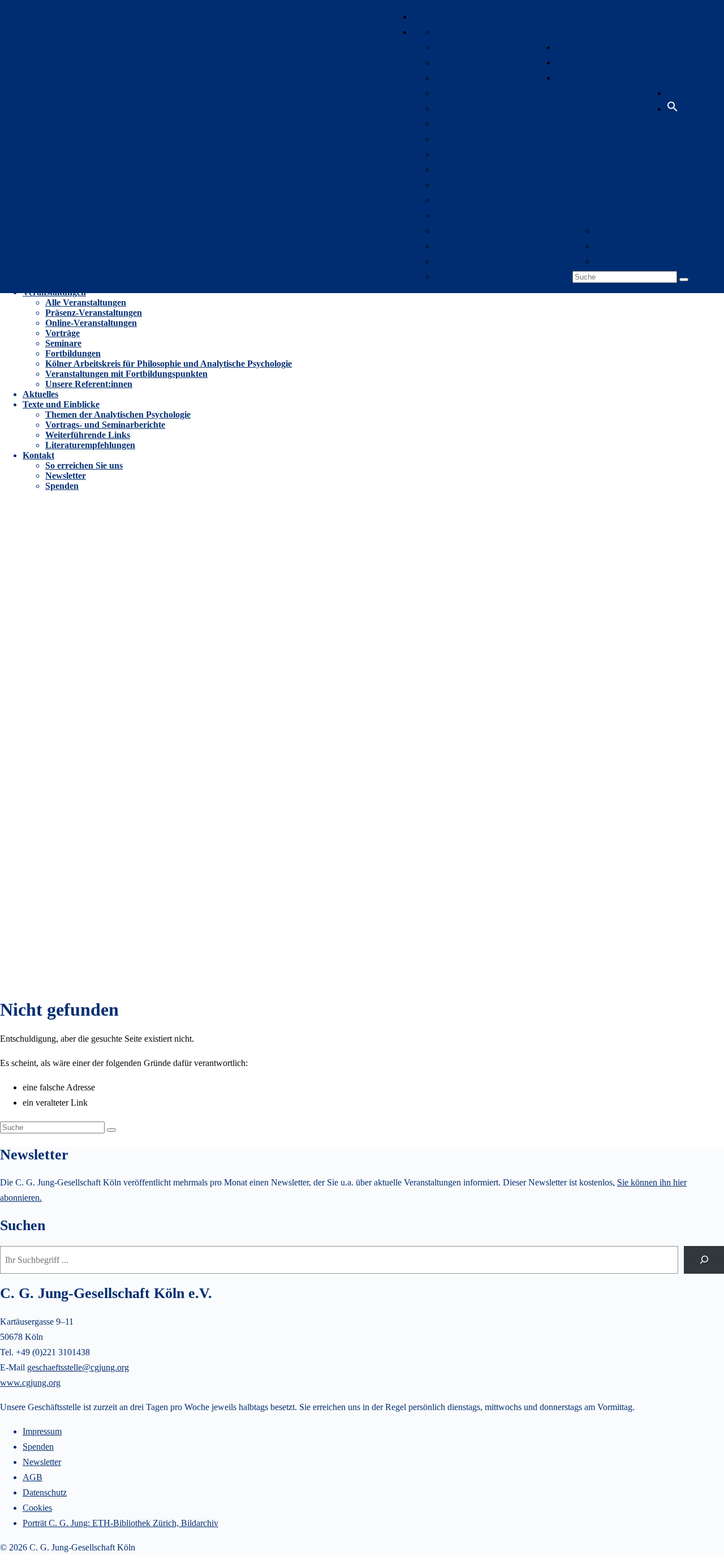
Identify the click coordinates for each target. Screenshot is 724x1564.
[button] (672, 109)
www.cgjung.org (30, 1382)
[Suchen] (704, 1260)
